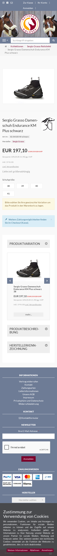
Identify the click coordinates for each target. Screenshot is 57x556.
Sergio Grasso (18, 141)
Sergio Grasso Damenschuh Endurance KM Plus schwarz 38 (28, 289)
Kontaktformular (29, 418)
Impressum (28, 397)
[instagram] (3, 2)
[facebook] (7, 2)
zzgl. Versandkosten (10, 166)
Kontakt (28, 384)
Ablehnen (34, 550)
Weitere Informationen (18, 550)
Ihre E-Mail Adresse (28, 431)
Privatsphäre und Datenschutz (28, 400)
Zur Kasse (28, 2)
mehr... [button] (28, 314)
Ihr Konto (42, 2)
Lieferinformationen (28, 391)
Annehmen (47, 550)
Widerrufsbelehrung (29, 403)
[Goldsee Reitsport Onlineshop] (29, 23)
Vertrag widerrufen (28, 381)
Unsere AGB (28, 394)
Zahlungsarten (28, 387)
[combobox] (28, 500)
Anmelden (28, 8)
